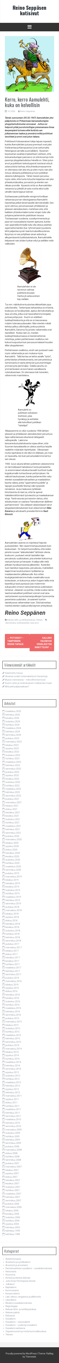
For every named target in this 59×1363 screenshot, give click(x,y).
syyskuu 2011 (12, 1099)
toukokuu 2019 (12, 890)
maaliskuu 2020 (13, 866)
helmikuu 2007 (12, 1197)
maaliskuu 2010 (13, 1119)
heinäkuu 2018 (12, 924)
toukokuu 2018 (12, 930)
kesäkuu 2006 (12, 1214)
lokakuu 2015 (12, 1025)
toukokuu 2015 (12, 1028)
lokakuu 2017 (12, 951)
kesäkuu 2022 (12, 779)
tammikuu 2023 (13, 768)
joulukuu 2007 (12, 1163)
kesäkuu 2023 (12, 751)
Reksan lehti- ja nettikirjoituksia (21, 620)
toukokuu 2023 (12, 755)
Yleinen (39, 620)
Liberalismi (11, 1300)
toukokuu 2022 (12, 782)
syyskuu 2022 (12, 775)
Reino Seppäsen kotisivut (30, 10)
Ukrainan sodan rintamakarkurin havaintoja (26, 676)
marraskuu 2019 (13, 876)
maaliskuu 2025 (13, 711)
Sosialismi (11, 1318)
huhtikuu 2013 (12, 1079)
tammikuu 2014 (13, 1069)
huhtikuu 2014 (12, 1059)
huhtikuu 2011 (12, 1106)
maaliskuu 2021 (13, 826)
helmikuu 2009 (12, 1139)
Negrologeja (11, 1306)
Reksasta (10, 1315)
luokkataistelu (23, 623)
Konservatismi (13, 1293)
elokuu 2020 (11, 849)
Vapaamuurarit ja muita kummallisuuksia (26, 1331)
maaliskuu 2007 (13, 1193)
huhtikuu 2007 (12, 1190)
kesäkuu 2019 (12, 886)
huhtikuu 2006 (12, 1220)
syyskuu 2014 (12, 1055)
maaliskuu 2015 (13, 1035)
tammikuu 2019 (13, 903)
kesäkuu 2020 (12, 856)
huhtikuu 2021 (12, 822)
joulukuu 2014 (12, 1045)
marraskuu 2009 (13, 1129)
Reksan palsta (13, 1312)
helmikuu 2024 (12, 731)
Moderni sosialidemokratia (19, 1303)
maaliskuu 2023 (13, 762)
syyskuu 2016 (12, 988)
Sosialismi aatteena (15, 1328)
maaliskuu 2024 (13, 728)
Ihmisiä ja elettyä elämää (18, 1278)
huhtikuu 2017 (12, 964)
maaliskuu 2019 (13, 897)
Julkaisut (10, 1284)
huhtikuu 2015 (12, 1031)
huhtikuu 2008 (12, 1156)
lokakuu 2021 (12, 805)
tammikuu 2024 (13, 735)
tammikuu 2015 (13, 1042)
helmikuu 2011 (12, 1113)
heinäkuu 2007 (12, 1180)
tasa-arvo (34, 623)
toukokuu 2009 (12, 1133)
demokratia (10, 623)
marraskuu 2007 (13, 1166)
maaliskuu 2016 (13, 1008)
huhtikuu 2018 (12, 934)
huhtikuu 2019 (12, 893)
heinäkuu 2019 (12, 883)
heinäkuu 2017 (12, 957)
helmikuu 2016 (12, 1011)
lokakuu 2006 (12, 1210)
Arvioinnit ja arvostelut (17, 1265)
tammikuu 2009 (13, 1143)
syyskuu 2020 (12, 846)
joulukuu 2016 (12, 978)
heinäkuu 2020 (12, 853)
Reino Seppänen (27, 111)
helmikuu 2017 (12, 971)
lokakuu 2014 (12, 1052)
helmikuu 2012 (12, 1092)
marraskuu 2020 (13, 839)
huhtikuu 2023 (12, 758)
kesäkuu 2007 (12, 1183)
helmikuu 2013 (12, 1085)
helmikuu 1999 (12, 1230)
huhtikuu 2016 (12, 1005)
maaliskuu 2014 (13, 1062)
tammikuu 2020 (13, 870)
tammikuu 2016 (13, 1015)
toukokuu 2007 (12, 1187)
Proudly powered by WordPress (21, 1353)
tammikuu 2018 (13, 940)
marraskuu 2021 (13, 802)
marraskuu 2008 (13, 1150)
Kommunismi (12, 1290)
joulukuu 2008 (12, 1146)
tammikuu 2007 (13, 1200)
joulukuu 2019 (12, 873)
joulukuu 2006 (12, 1204)
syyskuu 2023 (12, 748)
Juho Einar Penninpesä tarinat (20, 1281)
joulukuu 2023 (12, 738)
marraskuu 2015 (13, 1021)
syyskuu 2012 (12, 1089)
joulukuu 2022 (12, 772)
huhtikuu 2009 (12, 1136)
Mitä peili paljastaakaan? (17, 686)
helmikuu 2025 (12, 714)
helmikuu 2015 (12, 1038)
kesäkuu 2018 (12, 927)
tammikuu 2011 (13, 1116)
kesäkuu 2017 (12, 961)
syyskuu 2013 (12, 1072)
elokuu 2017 (11, 954)
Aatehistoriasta (13, 1259)
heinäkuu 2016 (12, 994)
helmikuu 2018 (12, 937)
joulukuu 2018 (12, 907)
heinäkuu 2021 (12, 812)
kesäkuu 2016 (12, 998)
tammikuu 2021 (13, 833)
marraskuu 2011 (13, 1096)
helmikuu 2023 (12, 765)
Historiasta (11, 1271)
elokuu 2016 (11, 991)
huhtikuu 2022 (12, 785)
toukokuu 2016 (12, 1001)
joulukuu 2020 (12, 836)
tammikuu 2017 (13, 974)
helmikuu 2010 (12, 1123)
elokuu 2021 (11, 809)
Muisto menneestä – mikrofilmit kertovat (25, 680)
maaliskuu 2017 (13, 967)
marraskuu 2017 (13, 947)
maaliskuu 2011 (13, 1109)
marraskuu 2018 (13, 910)
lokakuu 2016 (12, 984)
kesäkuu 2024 (12, 718)
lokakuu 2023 (12, 745)
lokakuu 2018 (12, 913)
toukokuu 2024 (12, 721)
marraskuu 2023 (13, 741)
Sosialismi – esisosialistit (18, 1322)
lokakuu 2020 (12, 843)
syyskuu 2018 (12, 917)
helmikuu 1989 (12, 1234)
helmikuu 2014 (12, 1065)
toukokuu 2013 (12, 1075)
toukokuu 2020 (12, 859)
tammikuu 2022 (13, 795)
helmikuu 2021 (12, 829)
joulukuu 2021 (12, 799)
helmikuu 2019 (12, 900)
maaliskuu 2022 (13, 789)
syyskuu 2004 (12, 1224)
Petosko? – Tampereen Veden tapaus (15, 641)
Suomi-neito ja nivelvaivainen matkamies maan (28, 683)
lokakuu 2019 (12, 880)
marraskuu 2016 (13, 981)
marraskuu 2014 (13, 1048)
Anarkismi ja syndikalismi (18, 1262)
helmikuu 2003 (12, 1227)
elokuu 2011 (11, 1102)
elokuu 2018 (11, 920)
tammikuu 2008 (13, 1160)
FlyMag (49, 1353)
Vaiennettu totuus (14, 673)
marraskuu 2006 (13, 1207)
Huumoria (10, 1274)
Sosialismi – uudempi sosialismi (21, 1325)
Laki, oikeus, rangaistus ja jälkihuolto (23, 1296)
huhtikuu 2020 (12, 863)
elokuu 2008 (11, 1153)
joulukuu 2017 (12, 944)
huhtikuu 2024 (12, 725)
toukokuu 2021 (12, 819)
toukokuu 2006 (12, 1217)
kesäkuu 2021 (12, 816)
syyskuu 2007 (12, 1173)
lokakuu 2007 (12, 1170)
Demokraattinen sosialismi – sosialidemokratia (29, 1268)
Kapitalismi (11, 1287)
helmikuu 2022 (12, 792)
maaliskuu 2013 (13, 1082)
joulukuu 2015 (12, 1018)
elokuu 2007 (11, 1177)
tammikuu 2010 (13, 1126)
